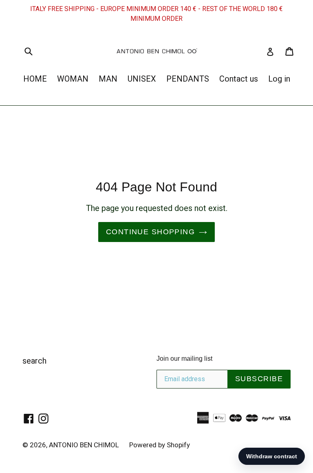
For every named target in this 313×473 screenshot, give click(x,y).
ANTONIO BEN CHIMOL (84, 445)
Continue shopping (150, 232)
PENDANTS (187, 79)
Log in (279, 79)
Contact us (238, 79)
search (34, 361)
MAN (108, 79)
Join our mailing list (184, 358)
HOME (35, 79)
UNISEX (142, 79)
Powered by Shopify (159, 445)
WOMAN (72, 79)
